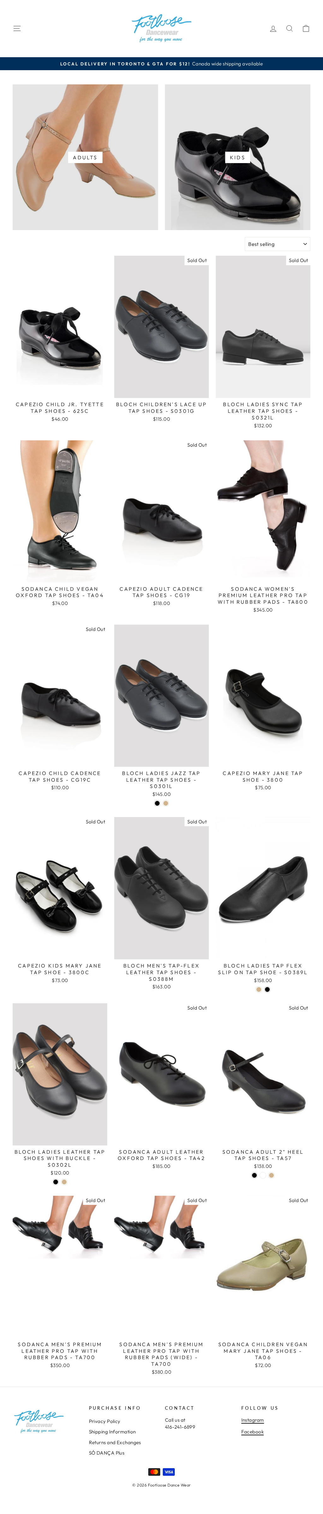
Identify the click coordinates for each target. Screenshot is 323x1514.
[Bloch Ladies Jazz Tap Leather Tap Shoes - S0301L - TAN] (166, 803)
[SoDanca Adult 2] (254, 1175)
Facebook (252, 1432)
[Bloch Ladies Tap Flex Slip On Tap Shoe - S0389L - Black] (267, 989)
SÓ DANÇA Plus (107, 1453)
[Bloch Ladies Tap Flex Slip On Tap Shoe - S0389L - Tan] (259, 989)
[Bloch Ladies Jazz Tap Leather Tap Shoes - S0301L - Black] (157, 803)
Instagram (252, 1420)
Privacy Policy (104, 1421)
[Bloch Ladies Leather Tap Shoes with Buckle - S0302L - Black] (56, 1182)
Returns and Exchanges (115, 1442)
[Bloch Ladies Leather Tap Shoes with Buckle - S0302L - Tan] (64, 1182)
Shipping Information (112, 1432)
